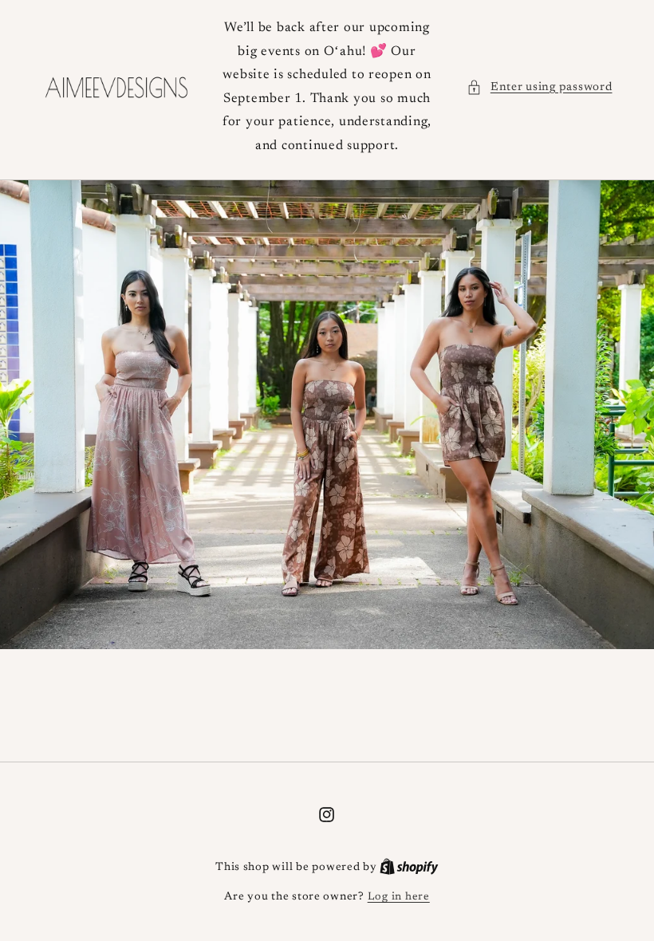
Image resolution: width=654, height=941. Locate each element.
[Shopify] (409, 867)
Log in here (399, 897)
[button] (539, 87)
